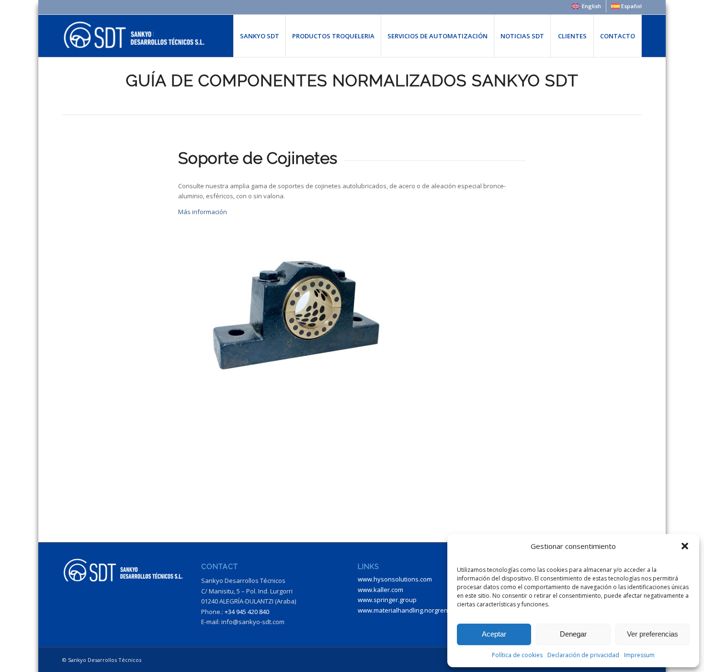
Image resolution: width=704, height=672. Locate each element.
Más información (202, 211)
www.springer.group (387, 599)
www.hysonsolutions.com (395, 579)
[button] (685, 546)
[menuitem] (586, 6)
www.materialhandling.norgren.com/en (414, 610)
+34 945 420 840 (247, 611)
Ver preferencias (652, 634)
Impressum (639, 655)
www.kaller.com (380, 589)
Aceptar (494, 634)
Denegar (573, 634)
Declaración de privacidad (583, 655)
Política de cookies (517, 655)
